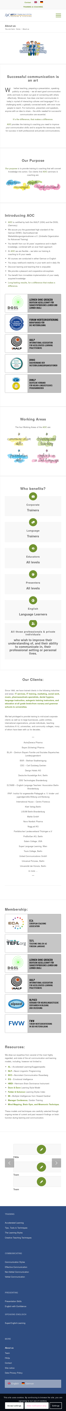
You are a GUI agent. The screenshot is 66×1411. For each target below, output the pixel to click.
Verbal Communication (15, 1276)
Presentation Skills (13, 1301)
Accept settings (14, 1405)
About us (10, 26)
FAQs (16, 1157)
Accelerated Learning (14, 1222)
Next (56, 1163)
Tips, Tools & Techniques (16, 1227)
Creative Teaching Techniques (18, 1237)
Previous (9, 1163)
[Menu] (57, 15)
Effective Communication (16, 1267)
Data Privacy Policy (14, 1372)
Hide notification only (36, 1405)
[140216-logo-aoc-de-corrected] (27, 15)
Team (16, 1174)
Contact (28, 2)
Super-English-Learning (15, 1323)
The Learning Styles (14, 1232)
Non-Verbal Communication (17, 1271)
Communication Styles (15, 1261)
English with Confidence (15, 1306)
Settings (56, 1405)
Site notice (9, 1367)
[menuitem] (28, 2)
